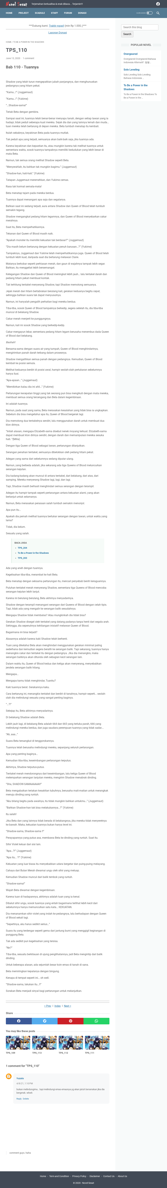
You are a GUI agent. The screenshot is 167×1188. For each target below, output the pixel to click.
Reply (19, 1099)
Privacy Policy (79, 1176)
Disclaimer (95, 1176)
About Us (122, 1176)
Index (57, 1006)
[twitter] (45, 1021)
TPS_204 (22, 548)
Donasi (82, 13)
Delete (26, 1099)
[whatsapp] (96, 1021)
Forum (68, 13)
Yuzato (20, 1078)
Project (24, 13)
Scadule (40, 13)
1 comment (28, 58)
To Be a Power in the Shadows (33, 553)
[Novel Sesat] (18, 4)
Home (9, 13)
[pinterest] (71, 1021)
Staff (54, 13)
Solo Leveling (131, 69)
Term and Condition (59, 1176)
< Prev (47, 1006)
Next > (67, 1006)
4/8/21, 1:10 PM (24, 1083)
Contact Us (108, 1176)
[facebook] (157, 4)
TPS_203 (22, 558)
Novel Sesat (88, 1183)
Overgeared (130, 53)
